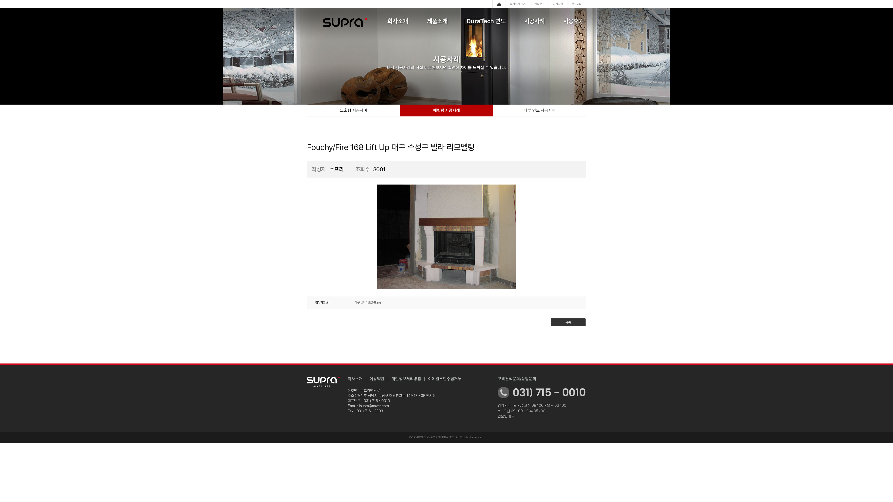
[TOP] (875, 263)
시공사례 (534, 21)
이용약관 (377, 378)
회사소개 (397, 21)
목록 (568, 322)
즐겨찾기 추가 (518, 4)
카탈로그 (539, 4)
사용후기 (573, 21)
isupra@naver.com (374, 406)
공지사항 (558, 4)
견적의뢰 (577, 4)
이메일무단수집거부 (445, 378)
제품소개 (437, 21)
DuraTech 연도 (486, 21)
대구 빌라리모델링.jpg (368, 302)
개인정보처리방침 (406, 378)
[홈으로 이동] (499, 4)
